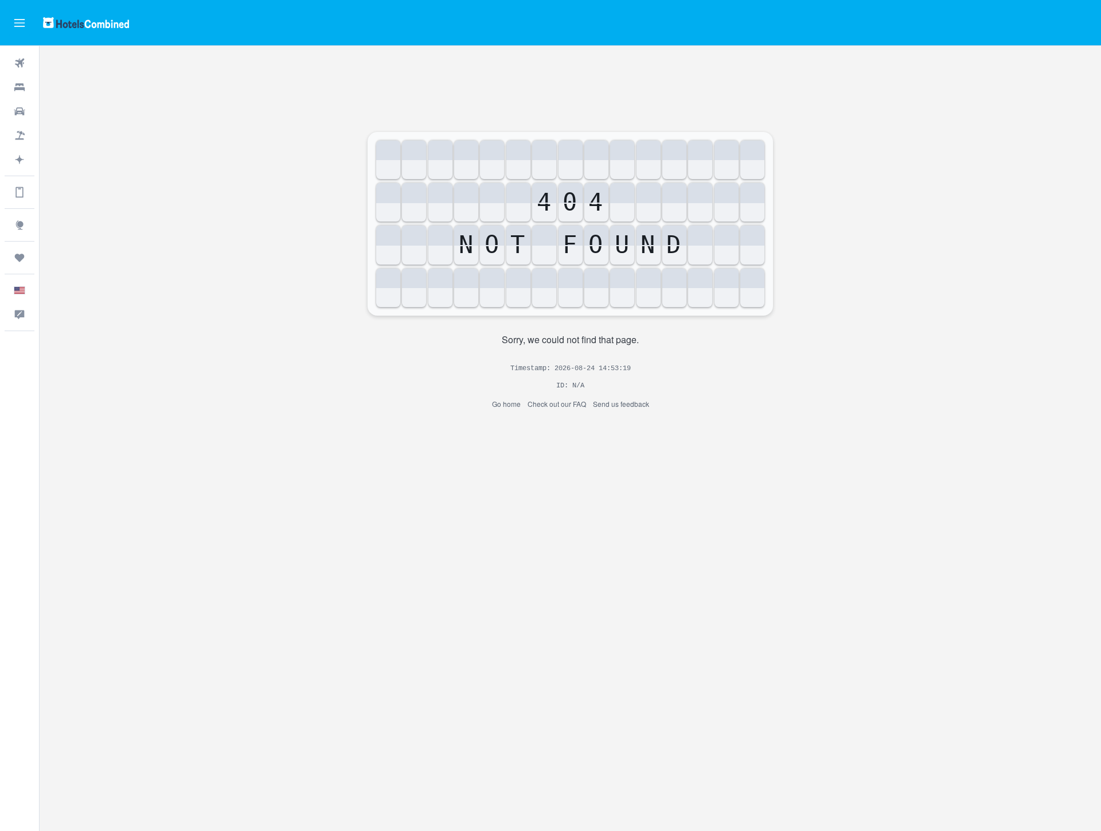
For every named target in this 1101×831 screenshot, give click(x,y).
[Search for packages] (19, 135)
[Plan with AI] (19, 159)
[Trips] (19, 257)
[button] (19, 23)
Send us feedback (621, 404)
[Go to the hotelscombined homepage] (86, 22)
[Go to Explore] (19, 224)
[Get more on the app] (19, 192)
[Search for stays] (19, 87)
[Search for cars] (19, 111)
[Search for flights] (19, 63)
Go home (506, 404)
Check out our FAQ (557, 404)
